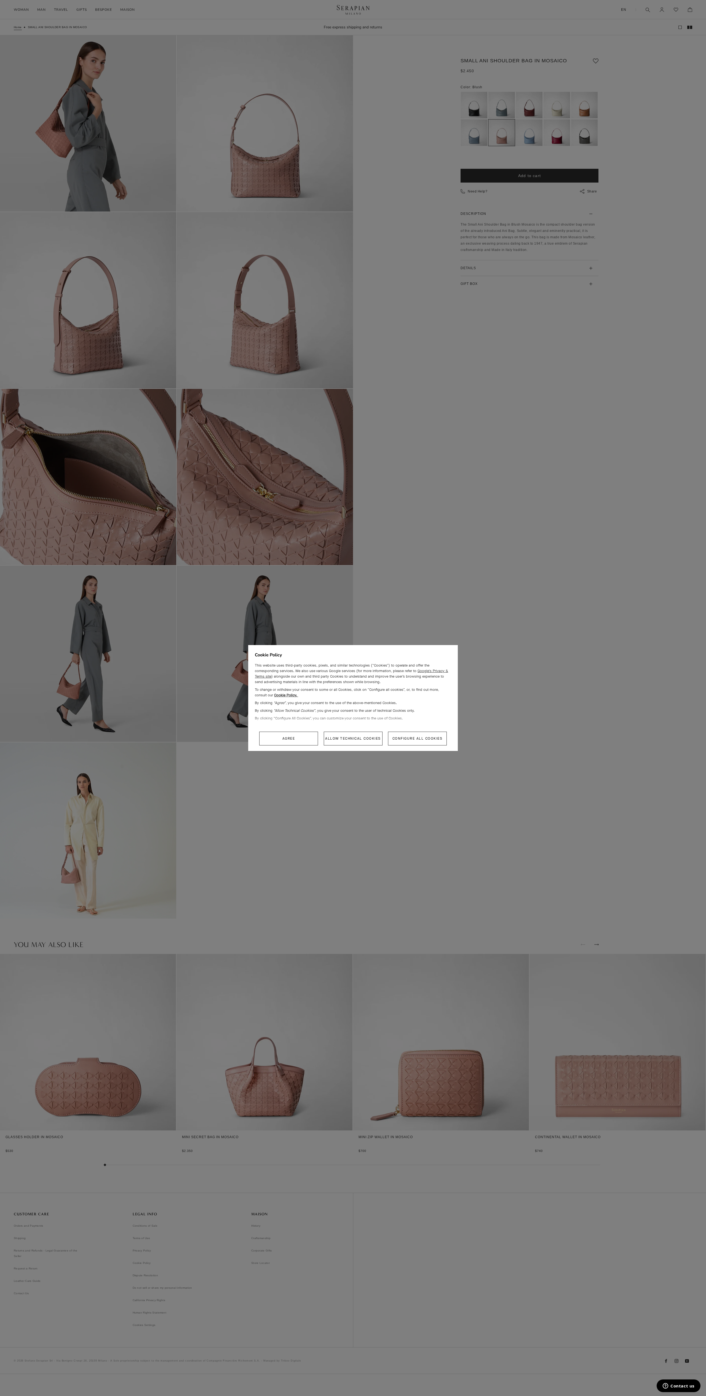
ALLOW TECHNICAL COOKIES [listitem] (353, 738)
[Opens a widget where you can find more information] (678, 1386)
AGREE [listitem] (288, 738)
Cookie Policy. (286, 695)
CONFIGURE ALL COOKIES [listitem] (417, 738)
